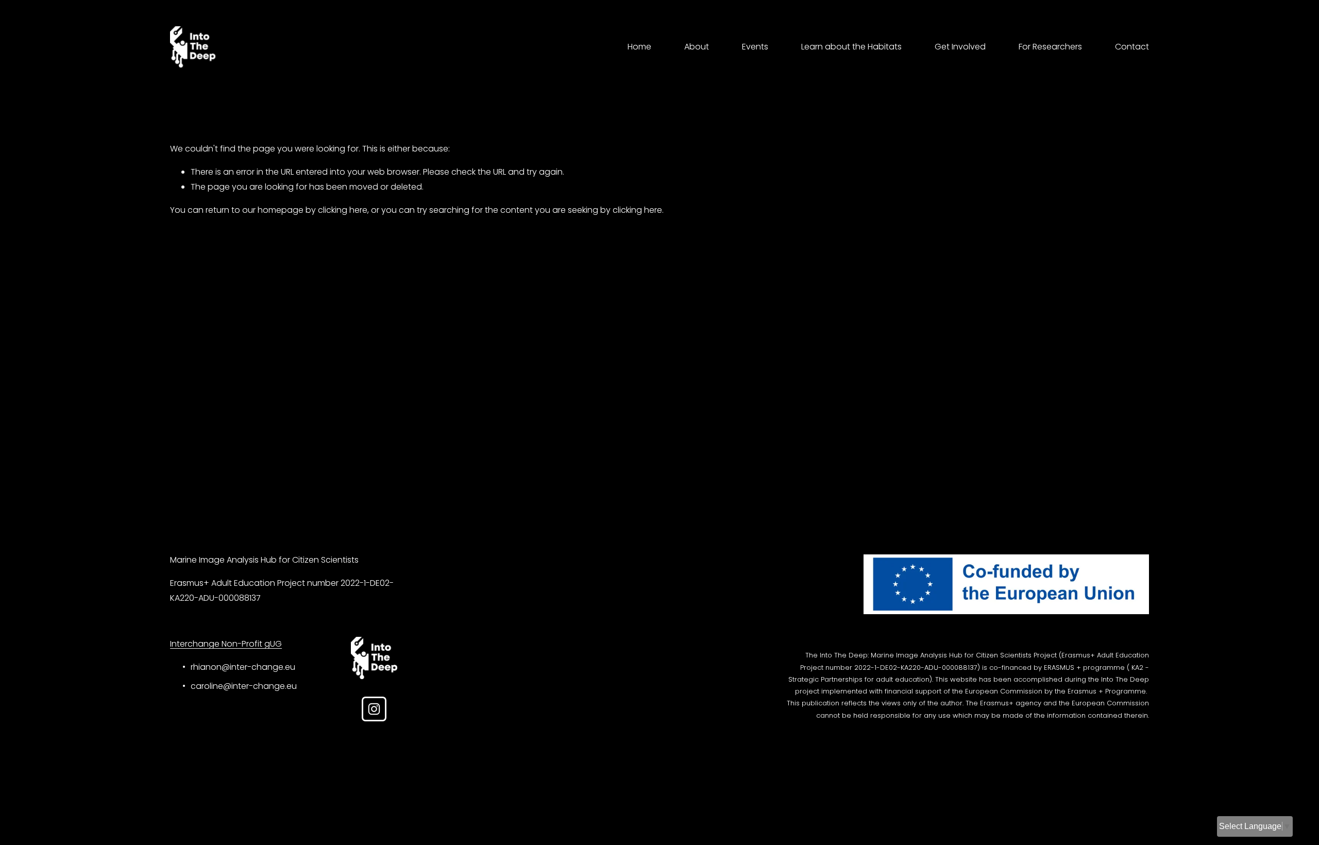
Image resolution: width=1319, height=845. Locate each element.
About (696, 47)
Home (639, 47)
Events (755, 47)
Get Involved (960, 47)
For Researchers (1050, 47)
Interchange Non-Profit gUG (226, 644)
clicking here (342, 210)
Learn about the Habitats (851, 47)
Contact (1132, 47)
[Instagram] (374, 709)
